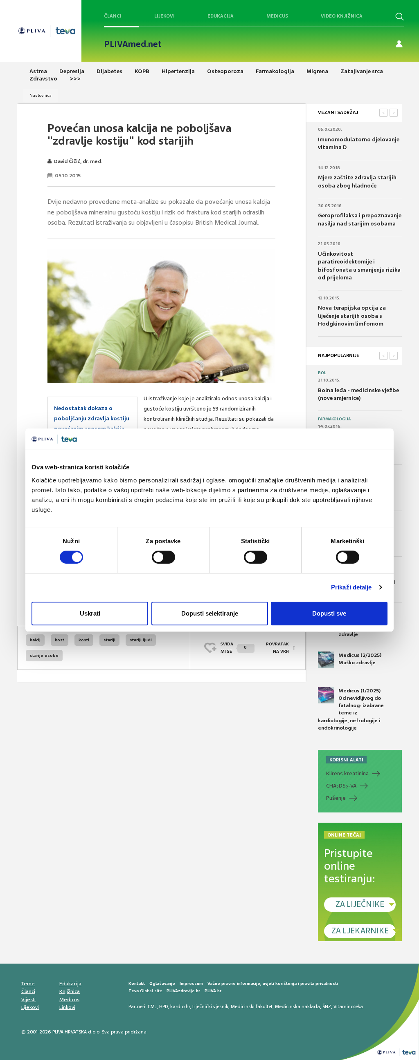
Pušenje (336, 797)
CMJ (152, 1006)
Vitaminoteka (348, 1006)
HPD (163, 1006)
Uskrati (90, 613)
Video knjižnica (342, 16)
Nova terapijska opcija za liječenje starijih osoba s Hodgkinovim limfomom (352, 315)
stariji (109, 640)
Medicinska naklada (297, 1006)
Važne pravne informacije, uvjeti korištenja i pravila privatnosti (272, 983)
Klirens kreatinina (347, 773)
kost (59, 640)
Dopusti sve (329, 613)
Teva (133, 990)
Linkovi (67, 1007)
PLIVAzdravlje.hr (183, 990)
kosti (84, 640)
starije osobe (44, 655)
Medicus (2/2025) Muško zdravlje (359, 659)
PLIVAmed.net (133, 44)
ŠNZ (326, 1006)
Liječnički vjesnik (210, 1006)
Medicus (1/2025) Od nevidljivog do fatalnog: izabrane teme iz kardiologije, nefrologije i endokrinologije (351, 709)
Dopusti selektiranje (209, 613)
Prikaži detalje (351, 587)
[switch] (163, 557)
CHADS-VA (341, 786)
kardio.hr (180, 1006)
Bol (322, 372)
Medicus (277, 16)
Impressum (191, 983)
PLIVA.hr (213, 990)
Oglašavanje (162, 983)
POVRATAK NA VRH (277, 647)
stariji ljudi (141, 640)
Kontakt (136, 983)
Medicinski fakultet (252, 1006)
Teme (28, 983)
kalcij (35, 640)
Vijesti (28, 999)
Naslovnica (40, 95)
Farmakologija (334, 419)
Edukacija (220, 16)
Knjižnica (69, 991)
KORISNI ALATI (346, 760)
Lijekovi (164, 16)
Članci (113, 16)
